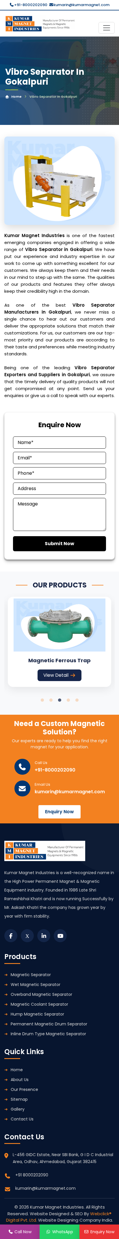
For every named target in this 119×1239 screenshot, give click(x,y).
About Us (20, 1079)
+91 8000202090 (31, 1175)
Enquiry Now (59, 811)
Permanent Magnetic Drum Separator (49, 1024)
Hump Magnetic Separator (37, 1014)
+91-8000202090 (30, 5)
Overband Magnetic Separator (41, 994)
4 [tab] (68, 700)
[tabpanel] (59, 641)
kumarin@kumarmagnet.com (81, 5)
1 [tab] (42, 700)
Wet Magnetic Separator (35, 984)
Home (16, 96)
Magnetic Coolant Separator (39, 1004)
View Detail (55, 675)
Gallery (18, 1109)
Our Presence (24, 1089)
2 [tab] (51, 700)
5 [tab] (77, 700)
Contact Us (22, 1119)
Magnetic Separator (31, 975)
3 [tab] (59, 700)
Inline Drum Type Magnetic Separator (48, 1034)
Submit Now (59, 543)
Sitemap (19, 1099)
